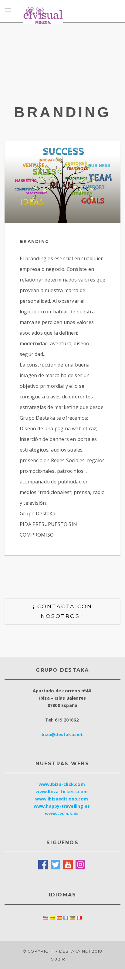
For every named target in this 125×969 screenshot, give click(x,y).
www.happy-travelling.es (62, 806)
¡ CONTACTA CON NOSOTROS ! (62, 611)
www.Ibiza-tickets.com (61, 791)
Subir (58, 959)
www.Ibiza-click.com (62, 784)
